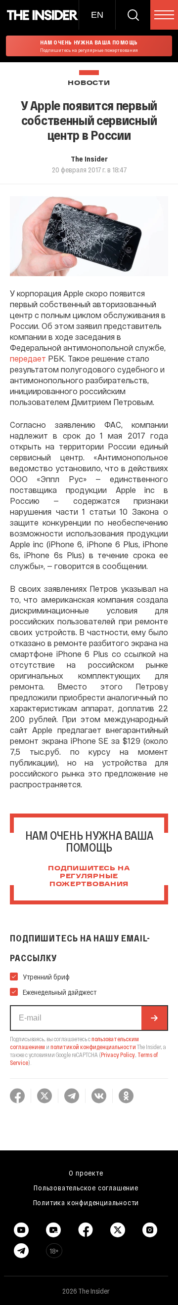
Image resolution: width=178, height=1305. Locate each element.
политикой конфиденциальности (93, 1046)
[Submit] (154, 1018)
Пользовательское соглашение (86, 1187)
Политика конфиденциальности (86, 1202)
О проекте (86, 1172)
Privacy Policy (118, 1054)
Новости (89, 83)
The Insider (89, 158)
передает (28, 358)
